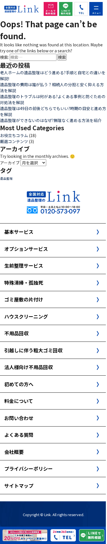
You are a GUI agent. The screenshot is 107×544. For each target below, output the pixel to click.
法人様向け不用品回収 (28, 367)
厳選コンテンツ (14, 141)
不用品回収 (16, 333)
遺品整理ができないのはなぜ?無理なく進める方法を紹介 (51, 120)
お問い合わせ (18, 417)
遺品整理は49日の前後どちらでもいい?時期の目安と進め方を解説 (53, 111)
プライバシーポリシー (28, 468)
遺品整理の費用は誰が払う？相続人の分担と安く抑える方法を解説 (52, 87)
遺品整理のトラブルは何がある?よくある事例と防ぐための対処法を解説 (53, 99)
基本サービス (18, 231)
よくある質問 (18, 434)
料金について (18, 400)
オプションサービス (26, 248)
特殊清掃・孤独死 (23, 282)
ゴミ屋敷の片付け (23, 299)
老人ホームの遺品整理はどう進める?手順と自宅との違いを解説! (53, 75)
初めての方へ (18, 384)
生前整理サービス (23, 265)
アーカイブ (10, 163)
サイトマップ (18, 485)
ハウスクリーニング (26, 316)
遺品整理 (6, 178)
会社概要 (14, 451)
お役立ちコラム (14, 135)
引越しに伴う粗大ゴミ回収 (33, 350)
